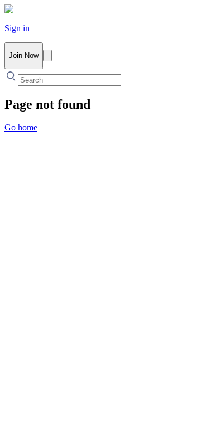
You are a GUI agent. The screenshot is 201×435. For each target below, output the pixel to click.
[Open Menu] (47, 55)
